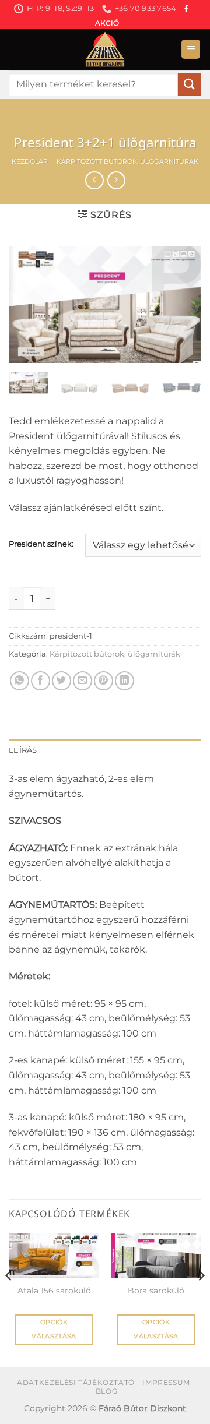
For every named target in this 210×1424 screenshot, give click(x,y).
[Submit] (189, 84)
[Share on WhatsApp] (19, 680)
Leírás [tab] (23, 750)
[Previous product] (116, 180)
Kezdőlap (30, 161)
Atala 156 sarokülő (54, 1290)
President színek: (41, 544)
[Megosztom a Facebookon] (40, 680)
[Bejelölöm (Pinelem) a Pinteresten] (103, 680)
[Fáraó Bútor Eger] (105, 49)
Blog (106, 1391)
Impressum (166, 1382)
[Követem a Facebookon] (186, 9)
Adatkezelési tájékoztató (76, 1382)
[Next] (182, 304)
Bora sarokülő (156, 1290)
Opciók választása (54, 1329)
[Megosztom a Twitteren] (61, 680)
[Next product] (94, 180)
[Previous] (27, 304)
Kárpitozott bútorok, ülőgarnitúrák (127, 161)
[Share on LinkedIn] (124, 680)
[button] (190, 49)
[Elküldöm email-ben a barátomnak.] (82, 680)
